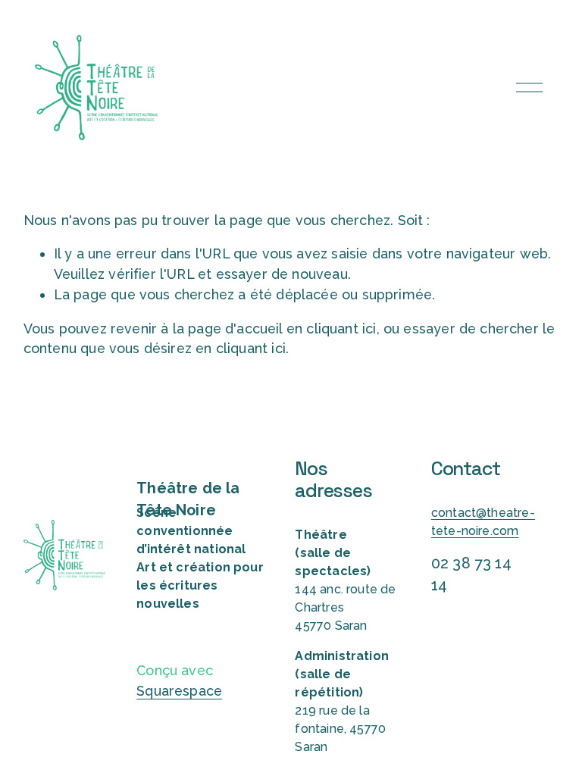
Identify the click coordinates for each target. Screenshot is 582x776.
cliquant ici (341, 328)
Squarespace (179, 691)
